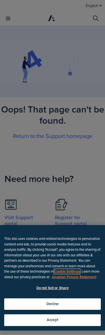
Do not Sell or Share (52, 288)
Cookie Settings (67, 271)
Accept (52, 320)
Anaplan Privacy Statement (74, 277)
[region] (52, 278)
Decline (52, 304)
